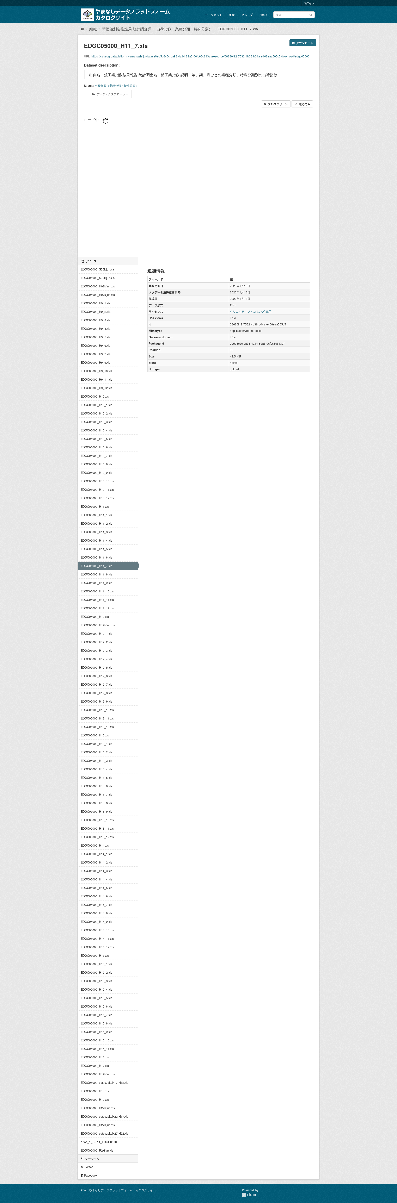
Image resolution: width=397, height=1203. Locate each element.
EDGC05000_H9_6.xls (95, 345)
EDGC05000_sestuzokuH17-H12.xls (104, 1082)
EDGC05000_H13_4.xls (96, 769)
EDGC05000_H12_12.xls (97, 727)
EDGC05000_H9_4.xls (95, 328)
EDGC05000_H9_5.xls (95, 337)
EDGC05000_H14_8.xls (96, 913)
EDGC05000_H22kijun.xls (98, 1108)
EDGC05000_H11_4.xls (96, 540)
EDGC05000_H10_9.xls (96, 472)
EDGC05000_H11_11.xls (97, 600)
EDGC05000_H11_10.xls (97, 591)
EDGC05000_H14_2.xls (96, 862)
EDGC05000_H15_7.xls (96, 1015)
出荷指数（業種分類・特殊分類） (184, 28)
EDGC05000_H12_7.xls (96, 684)
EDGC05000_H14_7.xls (96, 905)
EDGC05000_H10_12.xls (97, 498)
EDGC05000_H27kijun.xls (98, 1125)
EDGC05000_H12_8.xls (96, 693)
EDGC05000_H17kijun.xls (98, 1074)
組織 (232, 15)
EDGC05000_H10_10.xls (97, 481)
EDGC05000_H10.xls (95, 396)
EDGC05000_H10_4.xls (96, 430)
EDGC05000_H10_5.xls (96, 439)
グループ (247, 15)
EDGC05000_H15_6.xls (96, 1006)
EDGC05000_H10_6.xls (96, 447)
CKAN (249, 1194)
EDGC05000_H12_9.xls (96, 701)
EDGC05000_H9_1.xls (95, 303)
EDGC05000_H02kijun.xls (98, 286)
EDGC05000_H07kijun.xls (98, 295)
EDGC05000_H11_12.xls (97, 608)
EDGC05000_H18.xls (95, 1091)
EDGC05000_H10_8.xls (96, 464)
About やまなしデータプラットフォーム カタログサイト (118, 1190)
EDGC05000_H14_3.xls (96, 871)
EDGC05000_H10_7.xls (96, 456)
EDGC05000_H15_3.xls (96, 981)
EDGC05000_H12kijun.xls (98, 625)
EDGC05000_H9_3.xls (95, 320)
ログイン (309, 3)
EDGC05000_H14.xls (95, 845)
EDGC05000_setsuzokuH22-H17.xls (104, 1116)
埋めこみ (304, 104)
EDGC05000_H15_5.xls (96, 998)
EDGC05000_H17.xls (95, 1066)
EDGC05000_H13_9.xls (96, 811)
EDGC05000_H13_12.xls (97, 837)
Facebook (90, 1175)
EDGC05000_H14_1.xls (96, 854)
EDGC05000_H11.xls (95, 506)
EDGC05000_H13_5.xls (96, 777)
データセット (213, 15)
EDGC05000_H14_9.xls (96, 922)
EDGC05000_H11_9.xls (96, 583)
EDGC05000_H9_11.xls (96, 379)
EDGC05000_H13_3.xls (96, 761)
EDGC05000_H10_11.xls (97, 489)
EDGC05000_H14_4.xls (96, 879)
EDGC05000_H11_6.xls (96, 557)
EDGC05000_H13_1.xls (96, 744)
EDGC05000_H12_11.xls (97, 718)
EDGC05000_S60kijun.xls (98, 278)
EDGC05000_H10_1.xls (96, 405)
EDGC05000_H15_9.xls (96, 1032)
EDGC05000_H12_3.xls (96, 650)
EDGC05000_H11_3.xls (96, 532)
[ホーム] (82, 28)
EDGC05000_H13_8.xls (96, 803)
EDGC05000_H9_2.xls (95, 312)
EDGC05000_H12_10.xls (97, 710)
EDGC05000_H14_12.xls (97, 947)
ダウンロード (304, 43)
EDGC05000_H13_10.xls (97, 820)
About (263, 15)
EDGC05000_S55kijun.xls (98, 269)
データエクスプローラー (112, 94)
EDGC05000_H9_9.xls (95, 362)
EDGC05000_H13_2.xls (96, 752)
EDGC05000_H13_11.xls (97, 828)
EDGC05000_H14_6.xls (96, 896)
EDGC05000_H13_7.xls (96, 794)
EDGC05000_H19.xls (95, 1099)
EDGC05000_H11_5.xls (96, 549)
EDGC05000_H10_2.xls (96, 413)
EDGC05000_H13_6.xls (96, 786)
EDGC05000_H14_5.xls (96, 888)
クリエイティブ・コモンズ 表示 (250, 311)
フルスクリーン (277, 104)
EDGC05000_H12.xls (95, 617)
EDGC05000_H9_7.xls (95, 354)
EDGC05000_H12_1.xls (96, 633)
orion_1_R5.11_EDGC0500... (100, 1142)
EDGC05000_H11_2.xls (96, 523)
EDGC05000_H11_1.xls (96, 515)
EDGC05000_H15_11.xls (97, 1049)
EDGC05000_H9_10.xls (96, 371)
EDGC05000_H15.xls (95, 955)
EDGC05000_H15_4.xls (96, 989)
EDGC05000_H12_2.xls (96, 642)
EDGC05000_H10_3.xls (96, 422)
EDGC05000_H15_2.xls (96, 972)
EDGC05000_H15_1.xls (96, 964)
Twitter (88, 1167)
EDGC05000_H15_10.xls (97, 1040)
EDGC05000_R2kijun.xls (97, 1150)
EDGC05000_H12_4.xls (96, 659)
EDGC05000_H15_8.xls (96, 1023)
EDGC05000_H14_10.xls (97, 930)
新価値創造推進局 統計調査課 (126, 28)
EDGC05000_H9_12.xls (96, 388)
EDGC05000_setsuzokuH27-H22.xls (104, 1133)
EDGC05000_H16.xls (95, 1057)
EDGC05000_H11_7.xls (238, 29)
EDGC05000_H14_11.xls (97, 938)
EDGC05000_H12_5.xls (96, 667)
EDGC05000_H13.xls (95, 735)
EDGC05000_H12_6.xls (96, 676)
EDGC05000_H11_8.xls (96, 574)
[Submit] (311, 14)
